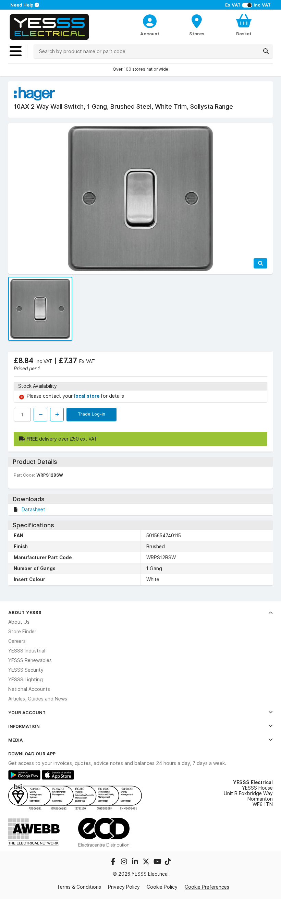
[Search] (266, 51)
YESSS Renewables (30, 660)
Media (15, 740)
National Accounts (29, 689)
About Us (18, 622)
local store (87, 396)
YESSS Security (26, 670)
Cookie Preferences (207, 887)
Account (149, 33)
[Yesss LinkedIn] (135, 862)
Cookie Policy (162, 887)
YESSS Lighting (25, 679)
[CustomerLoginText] (149, 20)
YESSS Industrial (26, 651)
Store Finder (22, 631)
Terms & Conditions (79, 887)
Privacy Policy (124, 887)
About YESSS (24, 612)
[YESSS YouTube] (157, 862)
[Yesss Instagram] (124, 862)
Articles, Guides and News (37, 699)
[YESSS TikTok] (168, 862)
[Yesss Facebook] (113, 862)
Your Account (27, 712)
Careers (17, 641)
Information (24, 726)
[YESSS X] (146, 862)
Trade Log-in (91, 414)
